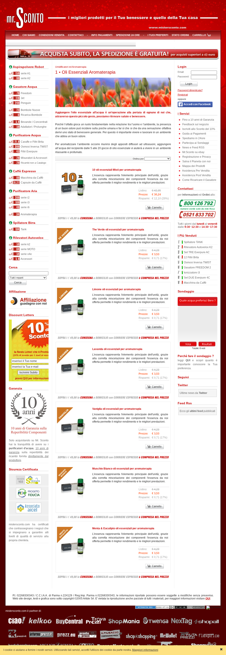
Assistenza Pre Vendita (196, 170)
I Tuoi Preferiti (158, 35)
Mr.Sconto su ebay (193, 152)
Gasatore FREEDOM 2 (197, 267)
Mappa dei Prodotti (193, 166)
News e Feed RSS (193, 147)
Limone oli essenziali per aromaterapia (116, 289)
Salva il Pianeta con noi (196, 161)
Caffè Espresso (24, 171)
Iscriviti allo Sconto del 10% (198, 129)
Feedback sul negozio (195, 124)
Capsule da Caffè (31, 182)
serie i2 (25, 197)
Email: (181, 72)
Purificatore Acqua (26, 135)
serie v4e (26, 254)
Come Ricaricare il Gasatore (199, 180)
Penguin (25, 103)
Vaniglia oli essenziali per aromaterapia (116, 408)
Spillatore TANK (193, 242)
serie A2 (25, 78)
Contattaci (75, 35)
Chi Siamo (29, 35)
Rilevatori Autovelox (27, 238)
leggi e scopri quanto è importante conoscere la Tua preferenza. (197, 362)
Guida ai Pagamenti (194, 133)
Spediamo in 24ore (193, 138)
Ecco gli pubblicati (197, 411)
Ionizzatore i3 (191, 272)
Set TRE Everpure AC (196, 252)
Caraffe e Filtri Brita (32, 141)
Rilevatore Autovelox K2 (198, 247)
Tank (23, 229)
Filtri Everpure (29, 151)
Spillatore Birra (23, 223)
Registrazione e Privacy (196, 156)
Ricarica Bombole (31, 114)
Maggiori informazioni (145, 649)
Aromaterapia (28, 214)
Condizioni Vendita (51, 35)
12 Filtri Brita (191, 257)
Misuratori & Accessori (33, 157)
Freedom (26, 93)
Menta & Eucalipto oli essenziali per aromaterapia (123, 528)
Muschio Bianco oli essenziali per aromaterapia (122, 468)
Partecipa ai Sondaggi (195, 142)
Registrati (183, 94)
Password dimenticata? (190, 90)
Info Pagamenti (101, 35)
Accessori (26, 258)
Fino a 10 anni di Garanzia (198, 119)
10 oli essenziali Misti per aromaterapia (116, 169)
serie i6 (25, 207)
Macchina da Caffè (31, 177)
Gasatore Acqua (24, 86)
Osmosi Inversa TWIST (34, 146)
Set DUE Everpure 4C (196, 277)
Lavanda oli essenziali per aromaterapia (117, 349)
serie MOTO (27, 249)
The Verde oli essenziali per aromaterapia (118, 229)
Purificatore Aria (24, 191)
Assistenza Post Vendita (196, 175)
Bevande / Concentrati (33, 122)
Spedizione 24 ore (128, 35)
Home (15, 35)
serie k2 (25, 244)
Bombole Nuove (30, 110)
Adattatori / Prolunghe (33, 126)
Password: (183, 76)
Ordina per (138, 158)
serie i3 (25, 202)
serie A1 (25, 73)
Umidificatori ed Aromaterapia (70, 67)
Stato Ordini (180, 35)
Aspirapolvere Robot (28, 67)
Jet (22, 98)
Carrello (199, 35)
